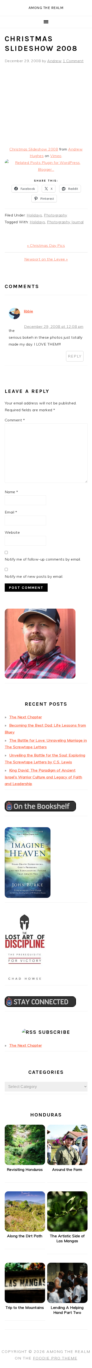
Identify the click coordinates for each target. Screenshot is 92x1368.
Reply (75, 356)
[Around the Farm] (67, 1163)
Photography (55, 215)
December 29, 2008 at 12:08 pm (54, 326)
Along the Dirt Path (24, 1236)
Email (11, 512)
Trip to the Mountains (24, 1307)
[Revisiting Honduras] (25, 1163)
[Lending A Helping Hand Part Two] (67, 1301)
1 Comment (73, 60)
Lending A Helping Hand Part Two (67, 1310)
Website (12, 532)
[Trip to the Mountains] (25, 1301)
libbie (28, 311)
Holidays (34, 215)
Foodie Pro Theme (55, 1358)
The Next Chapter (25, 717)
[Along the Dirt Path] (25, 1230)
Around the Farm (67, 1169)
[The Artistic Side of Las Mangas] (67, 1230)
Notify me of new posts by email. (34, 576)
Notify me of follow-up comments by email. (43, 559)
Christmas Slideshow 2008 (33, 149)
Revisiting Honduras (25, 1169)
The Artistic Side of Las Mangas (67, 1238)
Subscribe (54, 1032)
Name (11, 491)
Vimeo (56, 155)
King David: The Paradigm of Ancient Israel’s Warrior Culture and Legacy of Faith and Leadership (43, 777)
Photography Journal (65, 222)
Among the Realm (46, 7)
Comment (15, 420)
